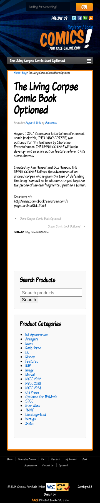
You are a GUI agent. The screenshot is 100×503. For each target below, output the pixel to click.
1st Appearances (36, 334)
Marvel (30, 374)
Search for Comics (27, 459)
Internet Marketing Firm (54, 499)
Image (29, 370)
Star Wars (32, 405)
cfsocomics (51, 122)
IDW (28, 365)
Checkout (55, 459)
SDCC (29, 401)
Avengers (31, 339)
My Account (71, 459)
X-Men (29, 423)
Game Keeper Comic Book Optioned (40, 218)
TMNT (29, 410)
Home (17, 72)
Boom (29, 343)
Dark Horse (33, 348)
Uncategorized (35, 414)
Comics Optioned (40, 232)
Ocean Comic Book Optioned (64, 226)
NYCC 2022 (33, 379)
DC (27, 352)
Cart (43, 459)
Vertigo (30, 419)
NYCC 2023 (33, 383)
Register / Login (80, 27)
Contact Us (47, 465)
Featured (31, 361)
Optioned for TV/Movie (41, 397)
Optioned (63, 465)
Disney (30, 357)
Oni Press (32, 392)
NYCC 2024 (33, 388)
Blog (24, 72)
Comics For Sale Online (31, 486)
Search (29, 299)
